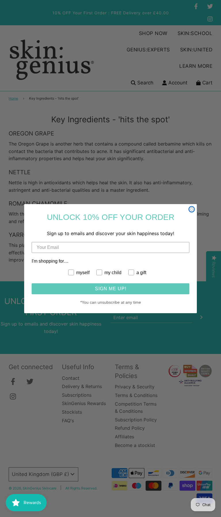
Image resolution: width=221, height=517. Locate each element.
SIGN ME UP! (110, 288)
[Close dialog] (192, 209)
